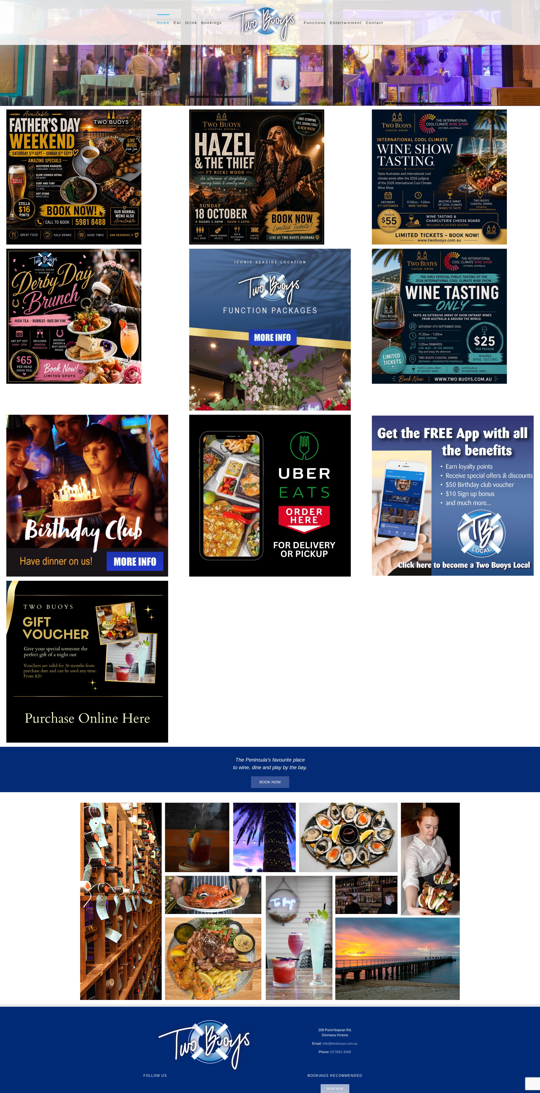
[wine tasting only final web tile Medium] (439, 250)
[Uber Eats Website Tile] (270, 416)
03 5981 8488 (340, 1052)
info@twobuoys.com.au (340, 1043)
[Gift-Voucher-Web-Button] (87, 582)
